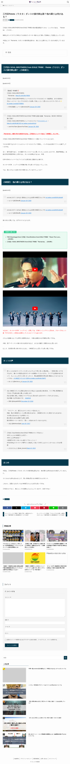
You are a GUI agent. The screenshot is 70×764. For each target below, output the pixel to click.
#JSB (27, 378)
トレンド (12, 19)
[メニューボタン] (2, 2)
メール (7, 626)
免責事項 (16, 758)
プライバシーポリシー (26, 758)
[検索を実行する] (65, 658)
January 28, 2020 (35, 107)
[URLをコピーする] (62, 507)
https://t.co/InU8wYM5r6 (23, 95)
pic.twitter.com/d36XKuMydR (54, 197)
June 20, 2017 (26, 423)
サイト (6, 633)
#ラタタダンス (42, 121)
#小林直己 (17, 378)
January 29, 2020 (27, 381)
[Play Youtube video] (35, 270)
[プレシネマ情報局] (35, 2)
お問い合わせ (44, 758)
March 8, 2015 (31, 448)
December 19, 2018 (27, 401)
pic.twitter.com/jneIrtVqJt (29, 123)
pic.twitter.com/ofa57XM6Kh (15, 103)
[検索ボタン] (68, 2)
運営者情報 (36, 758)
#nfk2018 (28, 398)
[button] (7, 507)
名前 (7, 620)
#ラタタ (22, 378)
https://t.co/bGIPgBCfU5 (14, 123)
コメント (8, 597)
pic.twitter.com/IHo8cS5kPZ (37, 378)
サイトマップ (52, 758)
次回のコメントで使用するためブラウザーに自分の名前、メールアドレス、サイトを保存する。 (32, 639)
